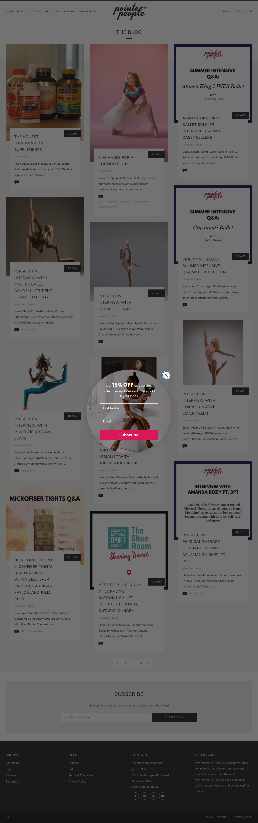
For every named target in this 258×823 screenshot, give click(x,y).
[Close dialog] (166, 375)
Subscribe (129, 435)
